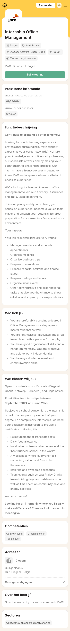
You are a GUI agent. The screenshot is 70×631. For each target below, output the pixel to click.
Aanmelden (45, 5)
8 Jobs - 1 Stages (23, 66)
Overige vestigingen (18, 582)
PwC (8, 66)
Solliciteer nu (35, 74)
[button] (65, 5)
